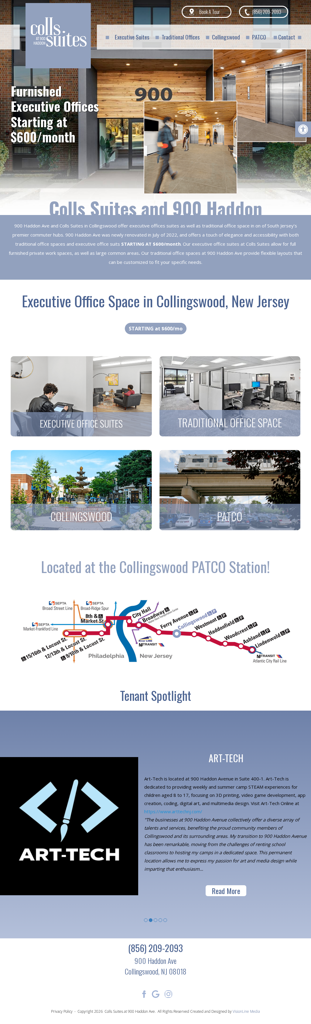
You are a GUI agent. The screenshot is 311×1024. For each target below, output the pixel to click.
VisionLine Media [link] (246, 1011)
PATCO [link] (259, 36)
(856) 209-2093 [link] (266, 11)
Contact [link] (286, 36)
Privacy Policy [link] (62, 1011)
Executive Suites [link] (132, 36)
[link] (303, 129)
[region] (155, 106)
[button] (81, 396)
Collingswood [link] (226, 36)
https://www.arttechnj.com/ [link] (173, 811)
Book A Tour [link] (209, 11)
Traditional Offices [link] (181, 36)
